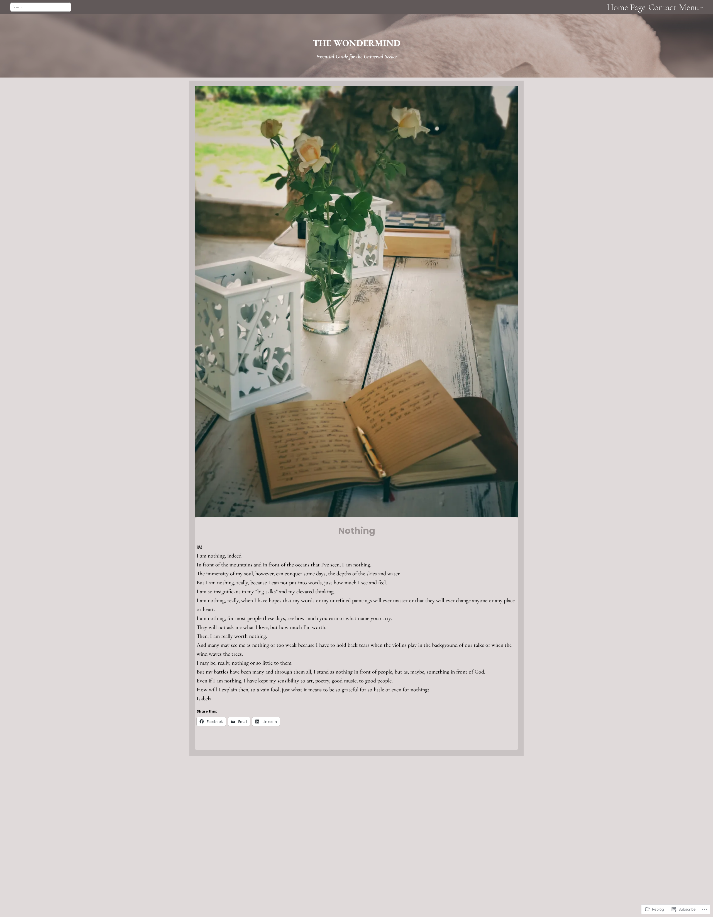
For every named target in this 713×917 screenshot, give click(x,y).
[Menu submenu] (701, 7)
